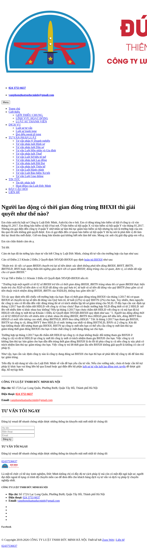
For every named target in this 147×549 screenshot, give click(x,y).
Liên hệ (120, 539)
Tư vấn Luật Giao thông (29, 176)
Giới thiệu (14, 111)
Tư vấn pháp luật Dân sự (30, 147)
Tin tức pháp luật (25, 182)
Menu (6, 102)
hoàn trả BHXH (93, 259)
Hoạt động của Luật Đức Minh (33, 185)
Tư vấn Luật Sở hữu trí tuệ (31, 156)
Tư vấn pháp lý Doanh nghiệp (33, 140)
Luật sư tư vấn (24, 127)
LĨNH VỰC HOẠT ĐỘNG (32, 118)
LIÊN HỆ (14, 192)
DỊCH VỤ (15, 124)
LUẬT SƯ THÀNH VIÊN (31, 121)
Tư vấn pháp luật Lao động (31, 160)
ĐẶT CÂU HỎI (18, 189)
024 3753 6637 (17, 87)
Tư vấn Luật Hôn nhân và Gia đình (36, 150)
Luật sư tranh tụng (26, 131)
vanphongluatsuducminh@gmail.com (31, 95)
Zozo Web (108, 539)
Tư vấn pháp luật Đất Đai (30, 163)
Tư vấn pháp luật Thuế (29, 153)
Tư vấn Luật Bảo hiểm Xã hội (33, 172)
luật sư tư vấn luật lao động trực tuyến (104, 366)
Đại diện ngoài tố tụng (28, 134)
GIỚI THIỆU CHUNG (29, 115)
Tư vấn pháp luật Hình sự (30, 143)
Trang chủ (14, 108)
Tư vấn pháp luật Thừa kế (30, 166)
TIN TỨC (14, 179)
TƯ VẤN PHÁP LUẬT (22, 137)
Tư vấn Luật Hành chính (30, 169)
